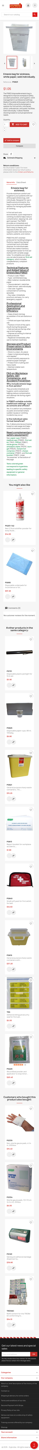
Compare (19, 146)
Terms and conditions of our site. (13, 1401)
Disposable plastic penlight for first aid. (19, 675)
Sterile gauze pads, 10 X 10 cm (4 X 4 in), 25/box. (19, 1201)
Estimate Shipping (19, 158)
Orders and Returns (25, 172)
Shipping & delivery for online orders (15, 1396)
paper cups (15, 438)
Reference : (7, 82)
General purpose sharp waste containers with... (19, 959)
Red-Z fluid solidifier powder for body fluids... (18, 529)
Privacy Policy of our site (10, 1410)
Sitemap (4, 1427)
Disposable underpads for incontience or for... (16, 586)
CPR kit (18, 442)
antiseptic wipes (13, 447)
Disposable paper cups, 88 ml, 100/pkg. (19, 732)
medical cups (12, 440)
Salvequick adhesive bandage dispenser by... (19, 1258)
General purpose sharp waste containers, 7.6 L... (19, 788)
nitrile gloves (12, 444)
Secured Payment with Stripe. (12, 1405)
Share (11, 154)
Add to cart (19, 124)
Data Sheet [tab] (21, 182)
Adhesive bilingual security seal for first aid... (18, 1016)
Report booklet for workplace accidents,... (19, 845)
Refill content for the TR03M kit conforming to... (18, 1315)
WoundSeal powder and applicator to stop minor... (17, 1072)
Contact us (5, 1391)
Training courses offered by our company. (16, 1422)
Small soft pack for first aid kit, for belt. (19, 902)
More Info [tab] (11, 182)
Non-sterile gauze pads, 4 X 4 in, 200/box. (19, 1144)
